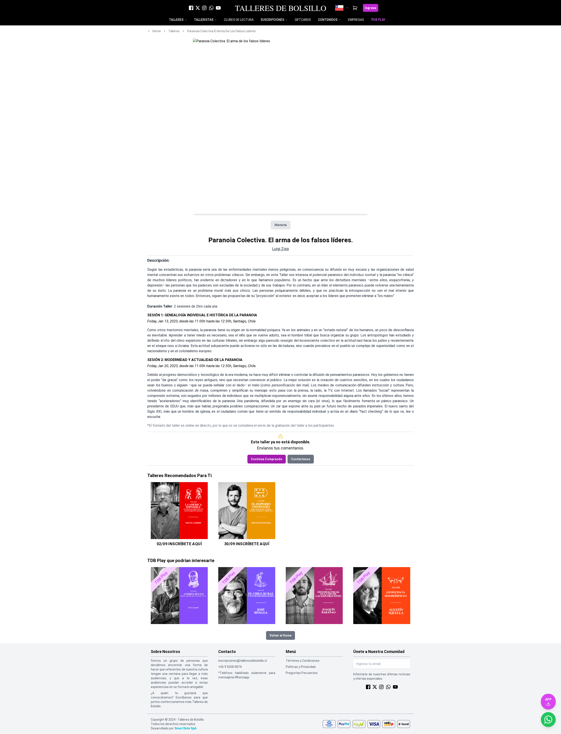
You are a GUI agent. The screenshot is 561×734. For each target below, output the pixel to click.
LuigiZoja (280, 248)
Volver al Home (280, 635)
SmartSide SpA (185, 728)
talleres (174, 31)
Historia (281, 225)
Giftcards (303, 19)
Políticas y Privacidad (301, 667)
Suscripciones (272, 19)
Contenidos (327, 19)
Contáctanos (300, 459)
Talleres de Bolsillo (280, 8)
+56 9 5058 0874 (229, 667)
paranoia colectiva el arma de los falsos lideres (221, 31)
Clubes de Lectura (239, 19)
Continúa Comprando (266, 459)
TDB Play (378, 19)
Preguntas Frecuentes (302, 673)
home (157, 31)
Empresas (356, 19)
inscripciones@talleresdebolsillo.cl (242, 660)
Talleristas (203, 19)
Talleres (176, 19)
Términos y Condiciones (303, 660)
